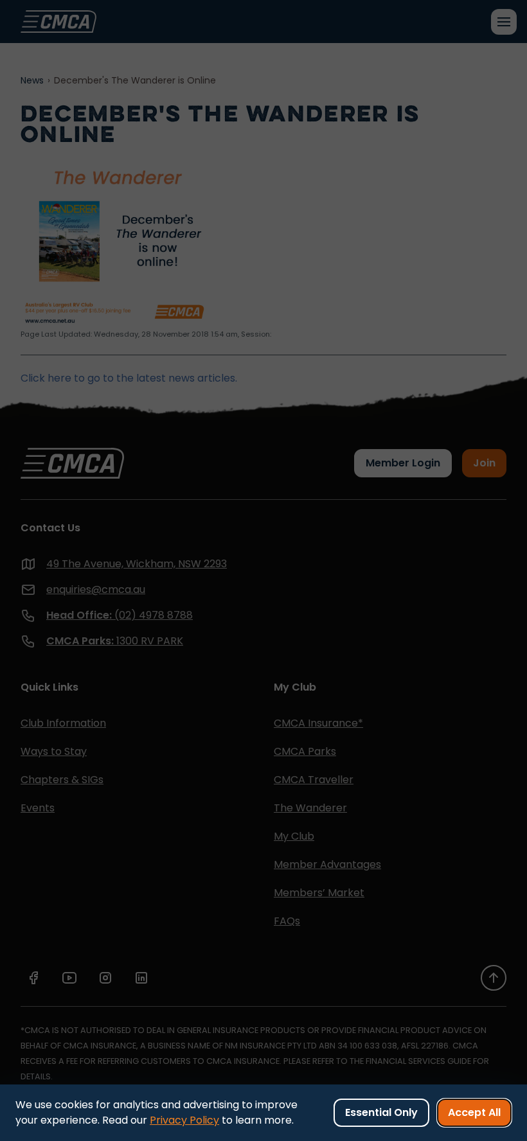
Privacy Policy (184, 1120)
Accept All (474, 1112)
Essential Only (381, 1112)
